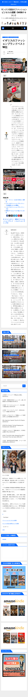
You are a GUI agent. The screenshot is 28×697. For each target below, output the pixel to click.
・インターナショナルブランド (13, 37)
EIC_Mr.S (11, 51)
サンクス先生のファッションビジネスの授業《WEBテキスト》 (14, 12)
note (3, 529)
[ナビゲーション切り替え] (13, 28)
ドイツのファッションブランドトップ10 (13, 358)
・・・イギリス (5, 37)
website (4, 539)
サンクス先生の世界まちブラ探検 (10, 523)
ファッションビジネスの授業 (9, 520)
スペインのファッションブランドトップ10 (8, 221)
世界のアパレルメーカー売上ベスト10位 (13, 343)
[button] (22, 28)
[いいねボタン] (4, 76)
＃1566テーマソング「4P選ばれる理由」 (12, 395)
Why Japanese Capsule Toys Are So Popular (13, 420)
